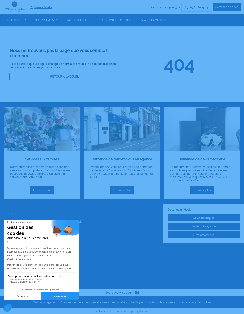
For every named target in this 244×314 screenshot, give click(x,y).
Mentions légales (44, 302)
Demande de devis (226, 7)
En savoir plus (43, 191)
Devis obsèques (204, 218)
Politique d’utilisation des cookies (153, 302)
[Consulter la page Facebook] (137, 292)
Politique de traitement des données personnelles (93, 302)
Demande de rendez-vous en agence (122, 159)
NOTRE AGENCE (77, 20)
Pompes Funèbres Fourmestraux (26, 256)
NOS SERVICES (12, 20)
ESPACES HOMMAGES (153, 20)
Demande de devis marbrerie (201, 159)
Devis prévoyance (204, 226)
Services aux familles (42, 159)
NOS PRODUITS (44, 20)
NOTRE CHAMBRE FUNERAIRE (113, 20)
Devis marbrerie (203, 235)
